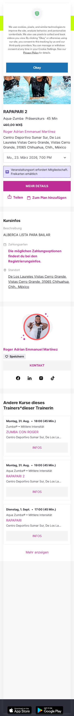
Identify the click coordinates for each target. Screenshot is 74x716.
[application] (37, 358)
